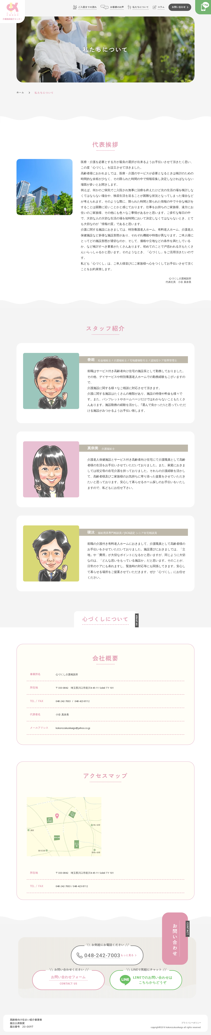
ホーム (20, 92)
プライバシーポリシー (191, 1023)
